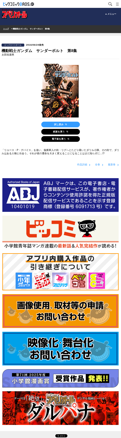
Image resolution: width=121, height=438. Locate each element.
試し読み (59, 124)
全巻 (97, 164)
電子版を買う (59, 139)
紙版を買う (59, 131)
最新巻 (111, 164)
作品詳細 (82, 164)
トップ (6, 29)
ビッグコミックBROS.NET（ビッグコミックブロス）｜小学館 (18, 4)
